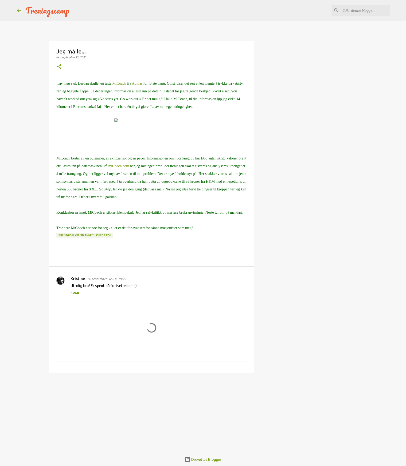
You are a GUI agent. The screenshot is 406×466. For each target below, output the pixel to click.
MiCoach (118, 83)
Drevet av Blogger (205, 459)
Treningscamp (47, 10)
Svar (74, 293)
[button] (59, 67)
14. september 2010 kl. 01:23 (106, 278)
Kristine (77, 279)
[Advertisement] (151, 412)
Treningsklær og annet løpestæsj (84, 235)
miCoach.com (118, 166)
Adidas (137, 83)
